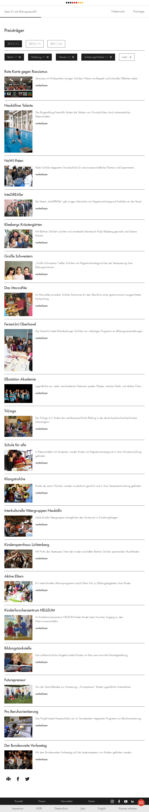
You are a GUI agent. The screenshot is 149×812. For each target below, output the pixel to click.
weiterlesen (41, 85)
